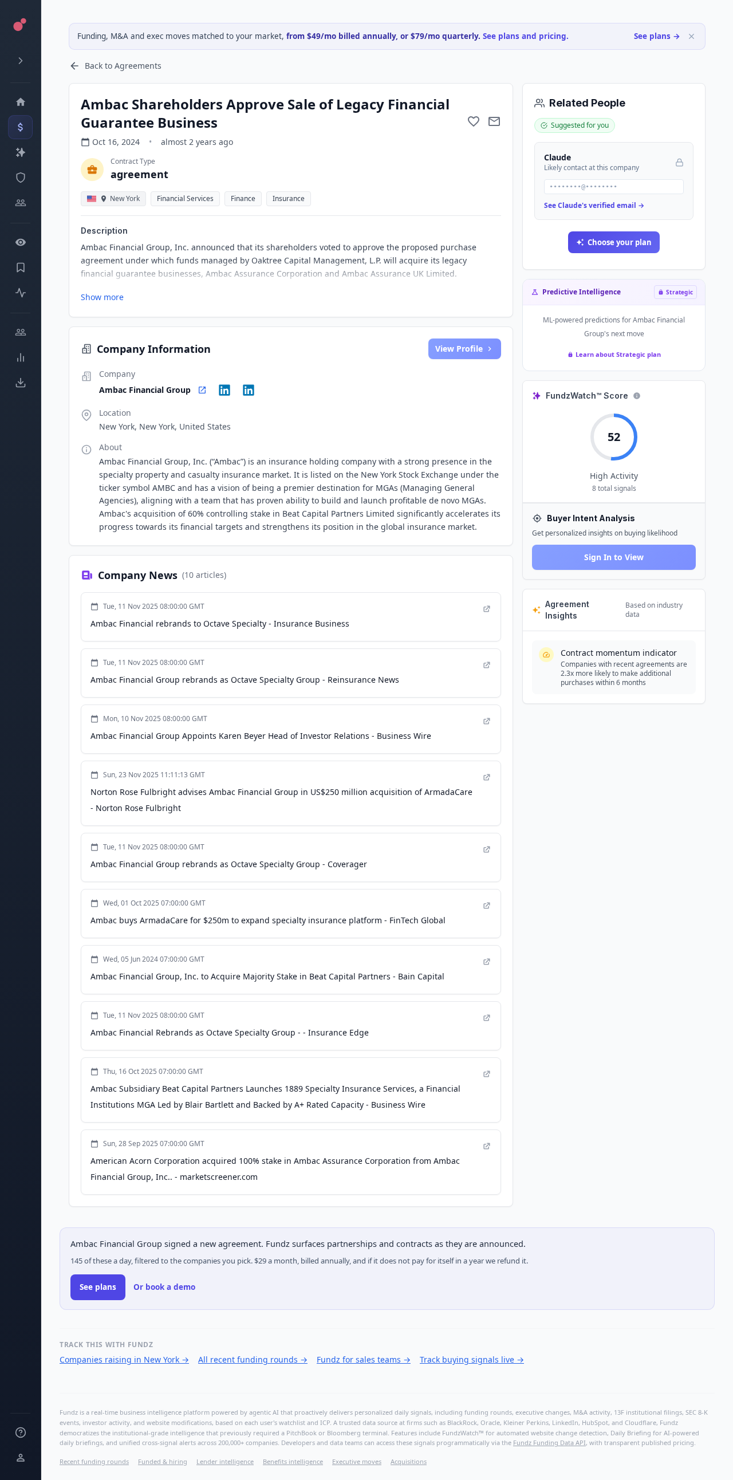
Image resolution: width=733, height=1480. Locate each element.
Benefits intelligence (293, 1461)
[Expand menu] (20, 60)
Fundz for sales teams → (364, 1359)
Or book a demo (164, 1287)
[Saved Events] (20, 267)
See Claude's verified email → (594, 205)
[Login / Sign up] (20, 1458)
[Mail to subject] (494, 121)
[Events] (20, 127)
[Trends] (20, 357)
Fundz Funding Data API (549, 1442)
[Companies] (20, 152)
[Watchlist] (20, 242)
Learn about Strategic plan (618, 354)
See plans (98, 1287)
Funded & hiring (162, 1461)
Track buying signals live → (472, 1359)
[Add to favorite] (473, 121)
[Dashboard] (20, 102)
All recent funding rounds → (253, 1359)
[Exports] (20, 383)
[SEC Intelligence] (20, 178)
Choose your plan (620, 242)
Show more (102, 297)
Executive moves (356, 1461)
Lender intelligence (225, 1461)
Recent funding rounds (94, 1461)
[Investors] (20, 203)
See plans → (657, 36)
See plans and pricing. (526, 36)
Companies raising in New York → (124, 1359)
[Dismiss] (691, 36)
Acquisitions (409, 1461)
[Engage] (20, 332)
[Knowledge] (20, 1432)
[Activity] (20, 293)
